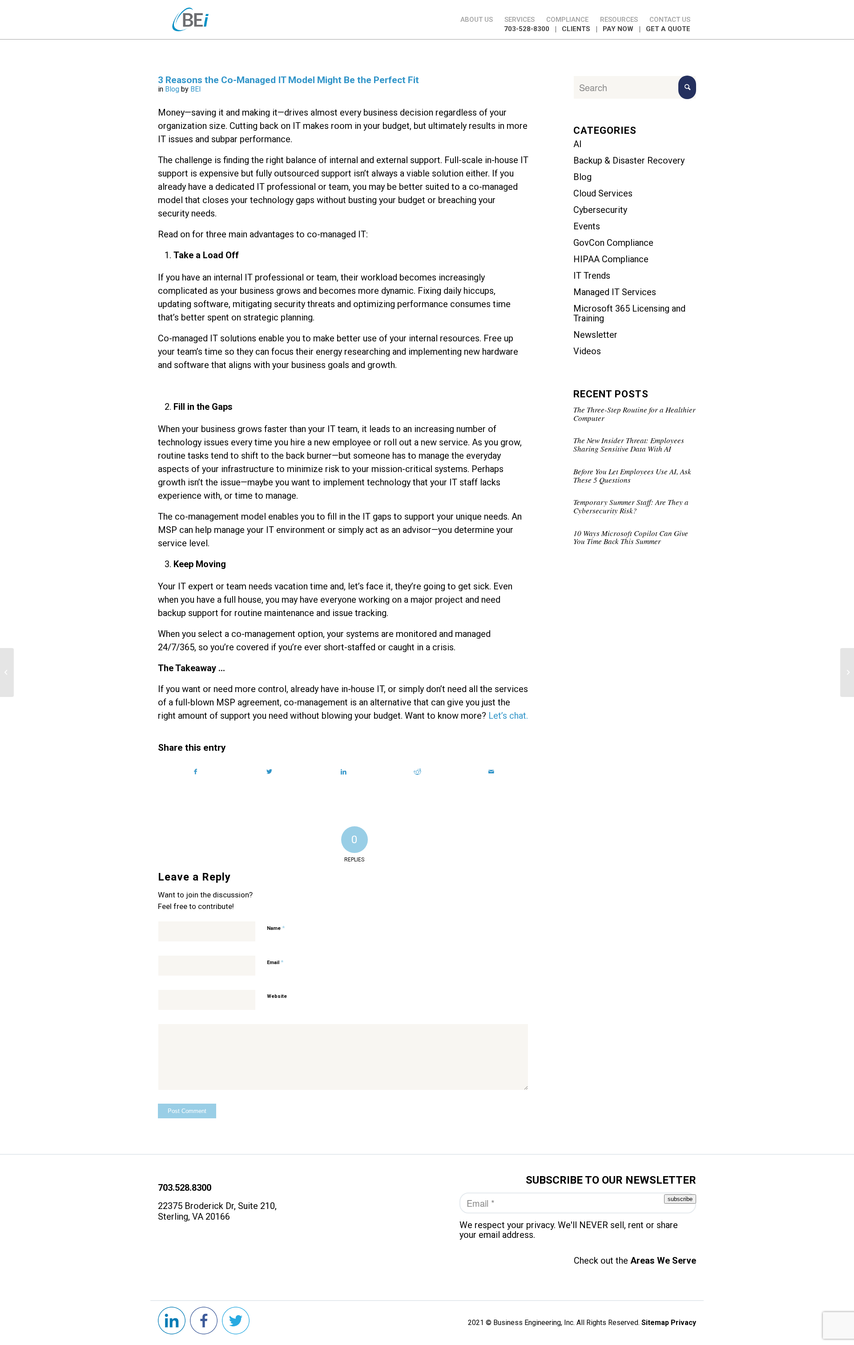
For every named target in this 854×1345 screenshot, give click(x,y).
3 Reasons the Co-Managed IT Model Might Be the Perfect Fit (288, 80)
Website (277, 996)
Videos (587, 351)
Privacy (683, 1322)
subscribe (680, 1199)
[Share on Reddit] (417, 771)
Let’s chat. (508, 715)
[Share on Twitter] (269, 771)
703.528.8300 (184, 1187)
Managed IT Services (614, 292)
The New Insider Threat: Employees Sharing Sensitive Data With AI (628, 444)
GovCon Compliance (613, 242)
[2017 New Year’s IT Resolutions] (7, 672)
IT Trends (591, 275)
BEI (195, 89)
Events (586, 226)
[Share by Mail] (491, 771)
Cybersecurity (600, 209)
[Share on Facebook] (195, 771)
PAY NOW (618, 29)
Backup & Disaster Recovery (629, 160)
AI (577, 144)
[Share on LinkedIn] (343, 771)
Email (275, 962)
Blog (172, 89)
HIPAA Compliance (611, 259)
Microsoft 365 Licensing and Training (629, 313)
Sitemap (655, 1322)
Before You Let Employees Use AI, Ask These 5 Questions (632, 475)
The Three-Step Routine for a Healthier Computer (634, 413)
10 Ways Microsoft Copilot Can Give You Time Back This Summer (630, 537)
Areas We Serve (662, 1260)
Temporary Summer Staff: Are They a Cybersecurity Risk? (631, 506)
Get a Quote (668, 29)
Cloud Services (602, 193)
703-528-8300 (526, 29)
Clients (576, 29)
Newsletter (595, 334)
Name (276, 928)
